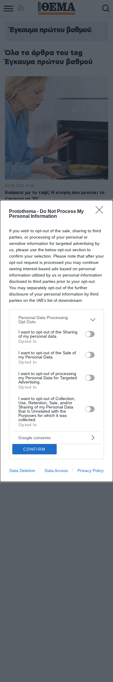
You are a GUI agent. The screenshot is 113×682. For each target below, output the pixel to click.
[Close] (101, 211)
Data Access (56, 470)
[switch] (90, 334)
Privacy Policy (90, 470)
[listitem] (56, 319)
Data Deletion (22, 470)
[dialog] (56, 341)
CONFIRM (34, 449)
